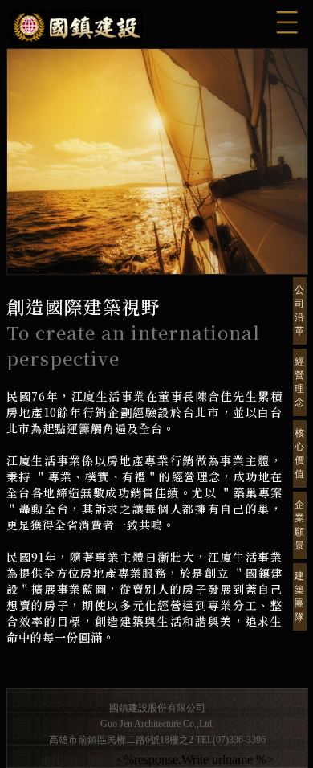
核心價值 (299, 453)
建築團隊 (299, 596)
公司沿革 (299, 310)
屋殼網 (101, 760)
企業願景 (299, 525)
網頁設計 (60, 760)
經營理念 (299, 382)
